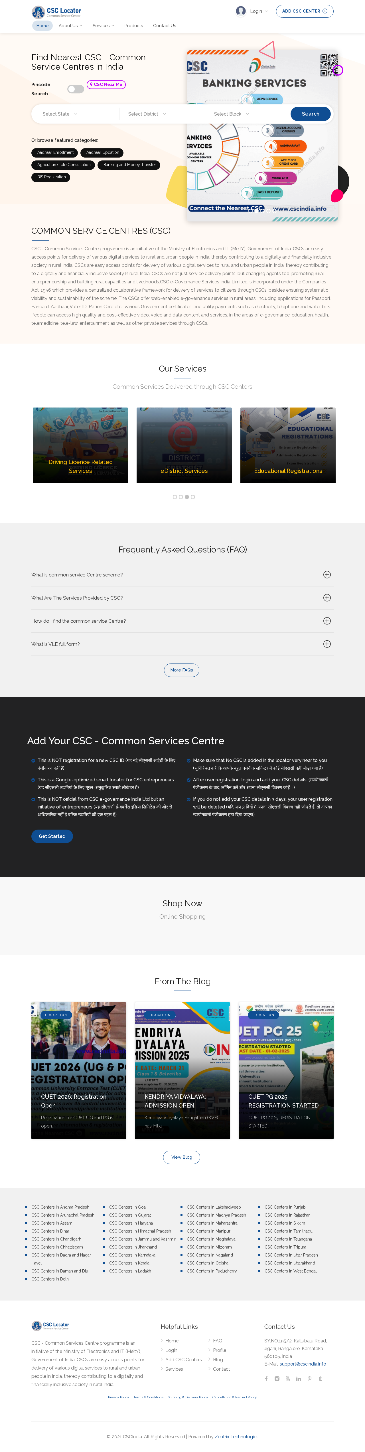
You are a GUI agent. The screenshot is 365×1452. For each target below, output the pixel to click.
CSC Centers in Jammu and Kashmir (142, 1239)
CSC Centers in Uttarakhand (290, 1263)
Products (134, 25)
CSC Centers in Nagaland (210, 1255)
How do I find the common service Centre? (78, 621)
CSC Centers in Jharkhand (133, 1247)
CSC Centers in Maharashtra (212, 1223)
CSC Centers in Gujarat (130, 1215)
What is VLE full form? (55, 644)
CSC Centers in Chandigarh (56, 1239)
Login (256, 11)
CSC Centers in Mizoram (209, 1247)
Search (310, 114)
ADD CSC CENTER (301, 11)
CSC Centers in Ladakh (130, 1271)
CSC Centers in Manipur (208, 1231)
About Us (68, 25)
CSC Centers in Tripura (285, 1247)
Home (42, 25)
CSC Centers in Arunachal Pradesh (62, 1215)
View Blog (181, 1157)
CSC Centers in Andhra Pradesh (60, 1207)
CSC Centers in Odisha (207, 1263)
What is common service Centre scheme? (77, 575)
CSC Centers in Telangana (288, 1239)
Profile (219, 1350)
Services (101, 25)
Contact (221, 1369)
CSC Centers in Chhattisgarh (57, 1247)
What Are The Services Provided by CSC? (77, 598)
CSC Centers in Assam (51, 1223)
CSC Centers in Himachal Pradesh (140, 1231)
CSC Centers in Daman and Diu (59, 1271)
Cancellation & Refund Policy (234, 1397)
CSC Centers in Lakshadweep (214, 1207)
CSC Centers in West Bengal (291, 1271)
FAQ (217, 1341)
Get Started (52, 836)
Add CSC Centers (183, 1359)
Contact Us (164, 25)
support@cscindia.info (303, 1364)
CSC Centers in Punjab (285, 1207)
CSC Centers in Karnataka (132, 1255)
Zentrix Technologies (237, 1436)
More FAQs (181, 670)
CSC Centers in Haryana (131, 1223)
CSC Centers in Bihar (50, 1231)
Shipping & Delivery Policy (188, 1397)
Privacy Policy (118, 1397)
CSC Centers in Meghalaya (211, 1239)
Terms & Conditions (148, 1397)
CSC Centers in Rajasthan (288, 1215)
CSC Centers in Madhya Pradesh (216, 1215)
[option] (80, 450)
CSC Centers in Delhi (50, 1279)
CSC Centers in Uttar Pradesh (291, 1255)
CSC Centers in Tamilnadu (289, 1231)
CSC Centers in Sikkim (285, 1223)
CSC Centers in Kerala (129, 1263)
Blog (218, 1359)
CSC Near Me (107, 84)
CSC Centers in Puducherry (212, 1271)
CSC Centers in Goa (127, 1207)
